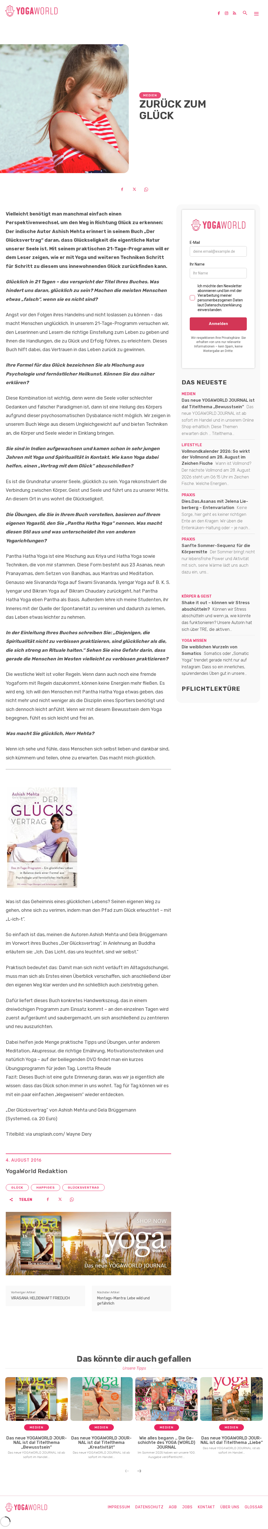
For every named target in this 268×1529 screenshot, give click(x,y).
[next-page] (139, 1471)
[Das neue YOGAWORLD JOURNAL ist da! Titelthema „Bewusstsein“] (36, 1399)
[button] (245, 13)
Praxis (188, 495)
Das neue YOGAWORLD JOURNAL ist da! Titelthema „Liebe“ (231, 1440)
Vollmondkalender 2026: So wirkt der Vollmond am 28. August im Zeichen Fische (216, 457)
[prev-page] (127, 1471)
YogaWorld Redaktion (37, 1171)
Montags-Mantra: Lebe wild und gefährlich (123, 1301)
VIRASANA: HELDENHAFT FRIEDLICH (40, 1298)
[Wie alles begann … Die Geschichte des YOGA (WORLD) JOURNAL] (166, 1399)
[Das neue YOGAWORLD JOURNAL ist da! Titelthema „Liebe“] (231, 1399)
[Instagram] (228, 14)
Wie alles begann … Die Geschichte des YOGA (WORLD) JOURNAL (166, 1443)
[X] (134, 189)
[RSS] (236, 14)
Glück (17, 1187)
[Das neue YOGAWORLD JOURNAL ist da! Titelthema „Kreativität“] (101, 1399)
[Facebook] (221, 14)
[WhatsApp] (146, 189)
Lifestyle (192, 445)
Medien (150, 95)
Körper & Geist (197, 596)
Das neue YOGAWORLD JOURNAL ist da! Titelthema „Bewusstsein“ (36, 1443)
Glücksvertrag (83, 1187)
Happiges (45, 1187)
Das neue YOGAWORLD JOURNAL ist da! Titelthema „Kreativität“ (101, 1443)
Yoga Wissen (194, 641)
